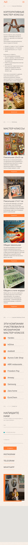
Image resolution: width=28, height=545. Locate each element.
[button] (14, 112)
